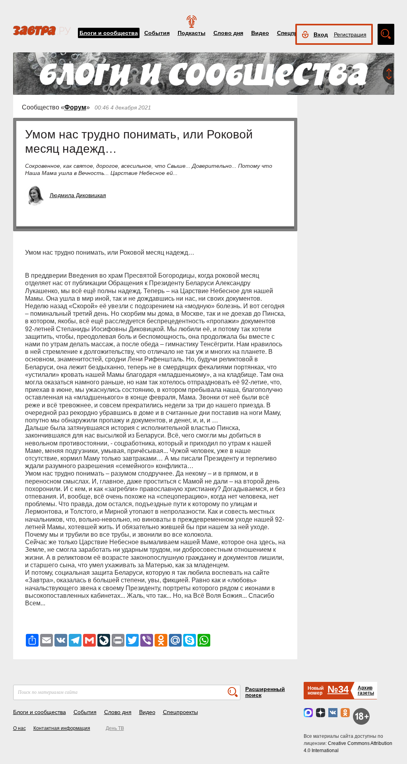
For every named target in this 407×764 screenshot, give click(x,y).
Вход (321, 34)
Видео (260, 33)
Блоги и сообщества (108, 33)
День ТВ (115, 728)
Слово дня (228, 33)
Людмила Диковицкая (78, 195)
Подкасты (191, 33)
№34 (338, 689)
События (157, 33)
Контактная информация (61, 728)
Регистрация (350, 34)
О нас (19, 728)
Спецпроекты (180, 712)
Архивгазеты (366, 690)
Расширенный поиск (265, 692)
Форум (75, 107)
